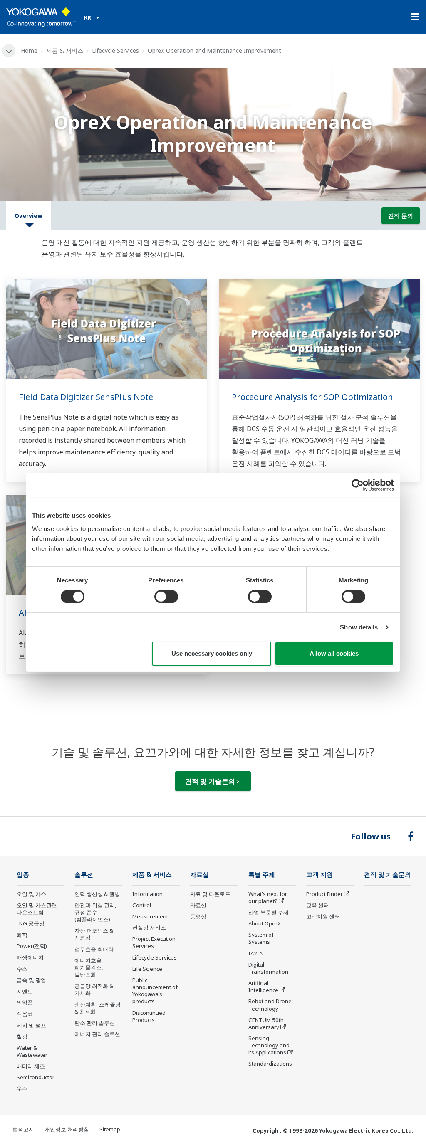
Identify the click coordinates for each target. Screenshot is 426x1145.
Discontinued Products (149, 1016)
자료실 (199, 874)
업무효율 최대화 (94, 949)
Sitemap (109, 1129)
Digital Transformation (268, 968)
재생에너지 (30, 957)
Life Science (147, 968)
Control (141, 905)
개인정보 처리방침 (67, 1129)
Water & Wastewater (32, 1051)
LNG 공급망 (31, 923)
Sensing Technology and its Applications (269, 1045)
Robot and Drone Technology (270, 1004)
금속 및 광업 (31, 980)
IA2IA (255, 953)
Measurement (150, 916)
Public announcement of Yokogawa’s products (155, 990)
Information (147, 894)
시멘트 (25, 991)
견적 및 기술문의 (211, 781)
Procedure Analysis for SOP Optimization (312, 396)
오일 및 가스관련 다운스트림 (37, 908)
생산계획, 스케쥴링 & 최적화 (97, 1008)
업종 (23, 874)
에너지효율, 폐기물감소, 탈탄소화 (88, 967)
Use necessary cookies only (211, 653)
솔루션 (83, 874)
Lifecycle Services (115, 50)
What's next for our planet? (267, 897)
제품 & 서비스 (64, 50)
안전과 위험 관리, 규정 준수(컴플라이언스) (95, 912)
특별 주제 (261, 874)
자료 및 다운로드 (210, 894)
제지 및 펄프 (31, 1025)
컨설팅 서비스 (149, 927)
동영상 (198, 916)
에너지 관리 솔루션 (97, 1034)
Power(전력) (32, 946)
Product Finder (324, 894)
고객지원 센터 (323, 916)
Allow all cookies (334, 653)
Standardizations (270, 1063)
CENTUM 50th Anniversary (266, 1023)
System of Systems (261, 938)
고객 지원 (319, 874)
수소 (22, 968)
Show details (359, 627)
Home (29, 50)
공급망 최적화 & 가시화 (93, 989)
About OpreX (264, 923)
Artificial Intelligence (263, 986)
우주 (22, 1088)
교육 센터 (317, 905)
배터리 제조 (31, 1066)
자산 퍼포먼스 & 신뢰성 (93, 934)
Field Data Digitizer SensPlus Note (86, 396)
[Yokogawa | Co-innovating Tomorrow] (41, 17)
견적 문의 (400, 216)
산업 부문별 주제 (268, 912)
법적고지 (23, 1129)
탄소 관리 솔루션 (94, 1023)
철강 (22, 1036)
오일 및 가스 (31, 894)
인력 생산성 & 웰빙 (97, 894)
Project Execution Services (154, 942)
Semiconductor (35, 1077)
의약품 (25, 1002)
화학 (22, 934)
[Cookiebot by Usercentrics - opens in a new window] (357, 485)
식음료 (25, 1013)
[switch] (166, 596)
